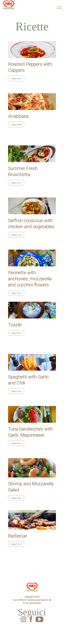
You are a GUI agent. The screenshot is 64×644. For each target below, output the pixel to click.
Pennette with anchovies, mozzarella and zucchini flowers (30, 278)
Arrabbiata (18, 116)
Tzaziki (15, 324)
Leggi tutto (16, 78)
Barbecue (17, 536)
